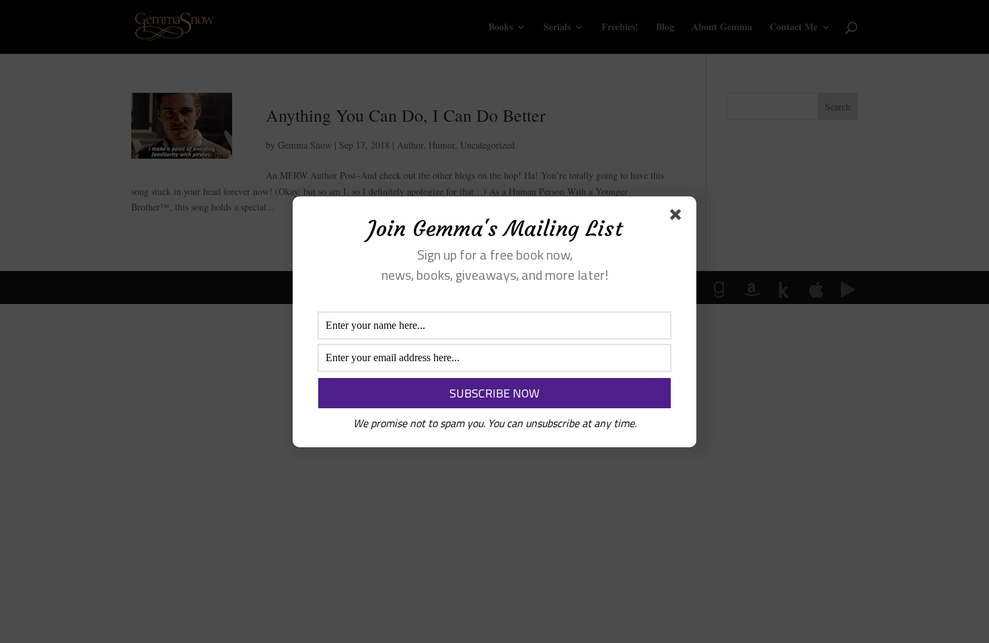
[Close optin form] (678, 217)
